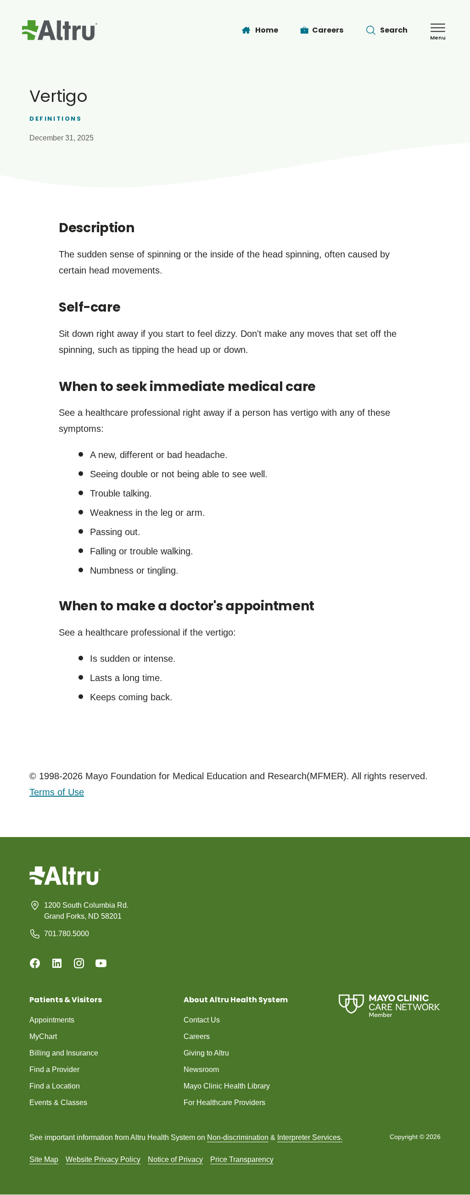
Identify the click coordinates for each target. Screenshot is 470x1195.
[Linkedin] (56, 963)
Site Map (43, 1159)
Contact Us (202, 1020)
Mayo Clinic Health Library (227, 1086)
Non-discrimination (238, 1137)
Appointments (51, 1020)
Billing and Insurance (63, 1053)
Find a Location (54, 1086)
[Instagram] (78, 963)
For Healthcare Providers (224, 1102)
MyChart (43, 1036)
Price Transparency (242, 1159)
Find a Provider (54, 1069)
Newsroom (201, 1069)
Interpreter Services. (309, 1137)
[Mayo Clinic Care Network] (389, 1005)
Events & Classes (58, 1102)
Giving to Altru (206, 1053)
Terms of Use (56, 792)
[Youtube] (100, 963)
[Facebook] (34, 963)
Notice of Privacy (175, 1159)
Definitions (55, 119)
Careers (197, 1036)
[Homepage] (65, 883)
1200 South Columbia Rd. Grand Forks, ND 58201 (86, 910)
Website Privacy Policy (103, 1159)
